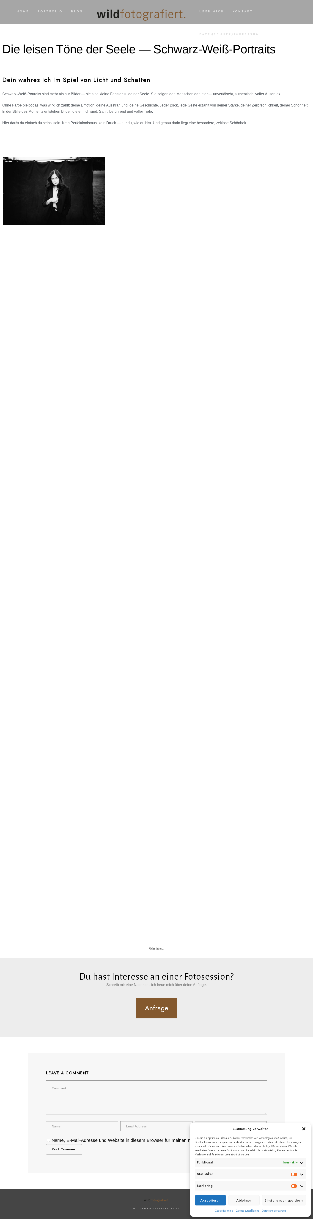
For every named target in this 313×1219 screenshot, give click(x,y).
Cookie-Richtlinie (224, 1211)
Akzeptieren (210, 1200)
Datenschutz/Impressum (229, 34)
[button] (304, 1129)
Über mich (211, 11)
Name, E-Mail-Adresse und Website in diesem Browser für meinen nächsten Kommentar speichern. (153, 1140)
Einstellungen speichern (284, 1200)
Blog (77, 11)
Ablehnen (244, 1200)
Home (22, 11)
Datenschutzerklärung (248, 1211)
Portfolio (50, 11)
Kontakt (243, 11)
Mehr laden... (156, 948)
